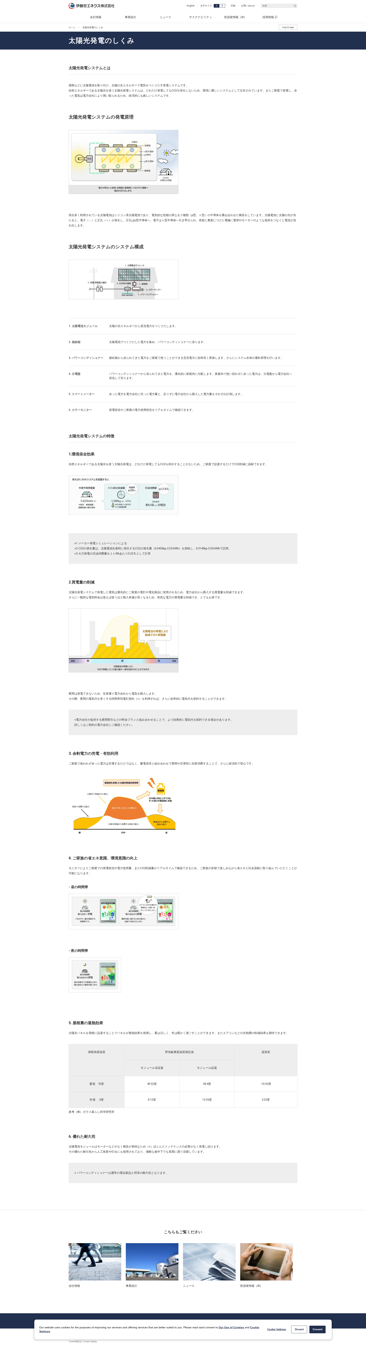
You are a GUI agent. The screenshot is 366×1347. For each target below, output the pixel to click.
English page (288, 27)
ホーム (72, 27)
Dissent (299, 1329)
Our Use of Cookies (231, 1327)
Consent (317, 1329)
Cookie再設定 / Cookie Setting (83, 1341)
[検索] (295, 6)
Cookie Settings (276, 1329)
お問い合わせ (248, 5)
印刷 (233, 5)
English (191, 5)
